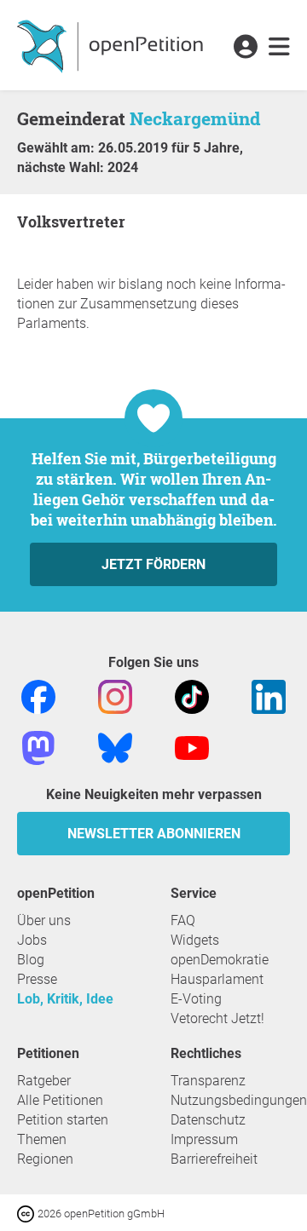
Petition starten (62, 1120)
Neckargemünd (195, 118)
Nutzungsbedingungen (239, 1100)
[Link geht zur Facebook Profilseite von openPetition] (38, 695)
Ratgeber (44, 1081)
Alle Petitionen (60, 1100)
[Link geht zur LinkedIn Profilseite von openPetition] (269, 695)
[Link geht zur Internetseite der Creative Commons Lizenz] (27, 1213)
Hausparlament (217, 979)
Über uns (44, 920)
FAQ (183, 920)
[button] (245, 47)
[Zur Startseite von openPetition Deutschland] (112, 45)
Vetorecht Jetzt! (217, 1018)
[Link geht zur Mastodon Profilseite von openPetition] (38, 747)
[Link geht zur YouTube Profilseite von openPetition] (192, 747)
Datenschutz (208, 1120)
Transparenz (208, 1081)
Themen (42, 1139)
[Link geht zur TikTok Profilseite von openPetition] (192, 695)
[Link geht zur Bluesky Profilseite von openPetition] (115, 747)
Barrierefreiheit (214, 1159)
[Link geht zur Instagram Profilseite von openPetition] (115, 695)
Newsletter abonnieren (153, 833)
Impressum (204, 1139)
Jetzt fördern (153, 564)
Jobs (32, 940)
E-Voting (196, 999)
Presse (37, 979)
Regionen (45, 1159)
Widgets (195, 940)
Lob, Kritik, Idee (65, 999)
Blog (30, 960)
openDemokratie (220, 960)
